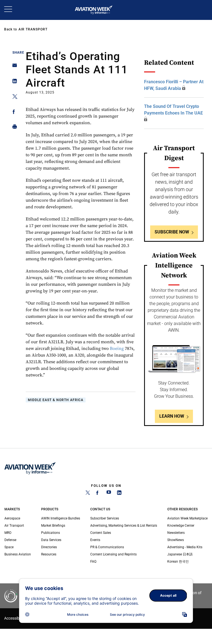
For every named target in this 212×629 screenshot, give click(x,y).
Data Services (51, 540)
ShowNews (175, 540)
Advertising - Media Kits (184, 547)
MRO (7, 533)
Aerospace (12, 518)
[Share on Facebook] (13, 112)
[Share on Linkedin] (13, 82)
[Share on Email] (13, 67)
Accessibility (14, 618)
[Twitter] (88, 494)
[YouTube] (109, 494)
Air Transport (32, 29)
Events (95, 540)
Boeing (117, 348)
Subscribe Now (172, 232)
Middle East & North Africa (55, 400)
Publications (50, 533)
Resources (48, 554)
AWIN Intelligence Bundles (60, 518)
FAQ (93, 561)
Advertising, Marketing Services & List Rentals (123, 525)
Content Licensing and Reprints (113, 554)
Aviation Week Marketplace (187, 518)
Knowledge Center (180, 525)
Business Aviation (17, 554)
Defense (10, 540)
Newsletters (176, 533)
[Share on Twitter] (13, 97)
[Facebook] (98, 494)
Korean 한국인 (178, 561)
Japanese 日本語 (180, 554)
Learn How (171, 416)
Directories (49, 547)
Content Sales (100, 533)
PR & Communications (107, 547)
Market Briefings (53, 525)
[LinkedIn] (119, 494)
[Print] (13, 127)
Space (9, 547)
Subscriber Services (104, 518)
